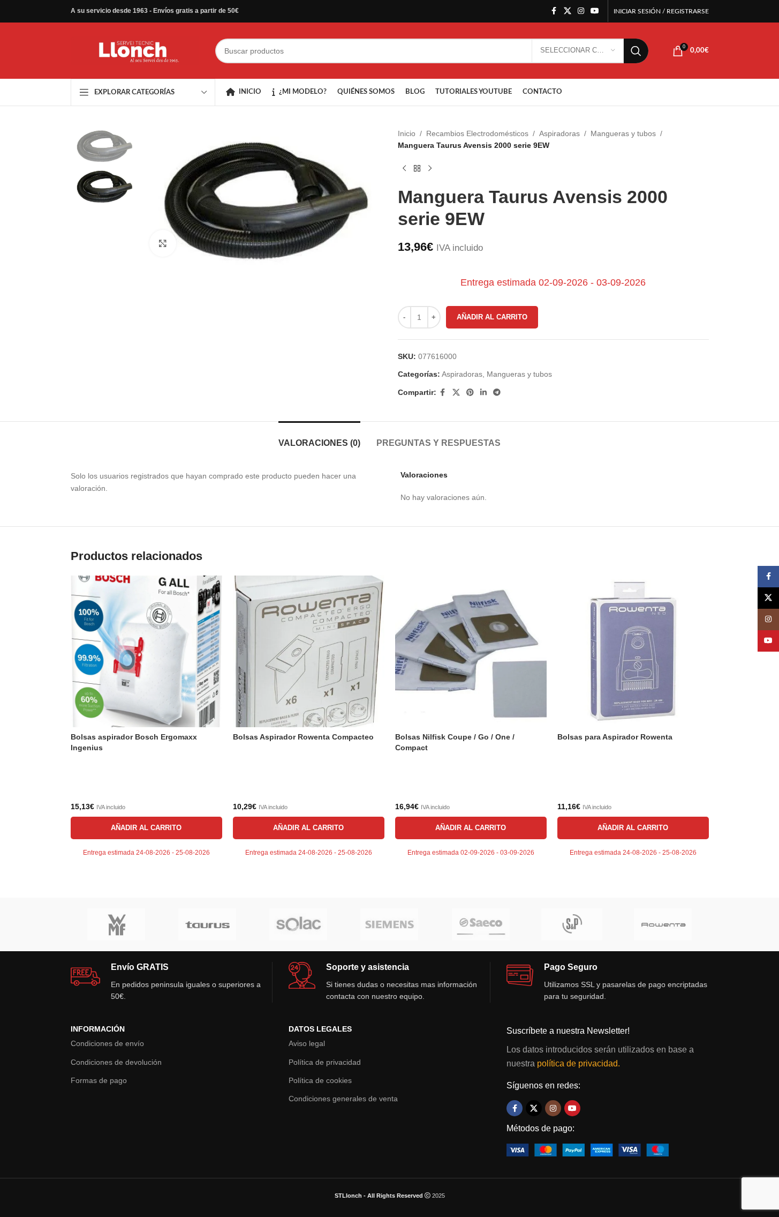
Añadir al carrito (492, 317)
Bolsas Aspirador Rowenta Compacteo (303, 737)
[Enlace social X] (567, 11)
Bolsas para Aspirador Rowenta (614, 737)
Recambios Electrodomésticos (477, 133)
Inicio (406, 133)
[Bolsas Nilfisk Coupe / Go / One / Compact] (471, 651)
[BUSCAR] (636, 51)
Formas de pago (99, 1080)
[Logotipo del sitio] (135, 50)
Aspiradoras (559, 133)
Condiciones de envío (107, 1043)
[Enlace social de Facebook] (554, 11)
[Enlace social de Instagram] (580, 11)
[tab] (319, 437)
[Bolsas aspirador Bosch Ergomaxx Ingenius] (146, 651)
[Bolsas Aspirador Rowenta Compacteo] (308, 651)
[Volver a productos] (417, 168)
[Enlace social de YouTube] (594, 11)
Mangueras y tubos (623, 133)
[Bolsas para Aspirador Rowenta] (633, 651)
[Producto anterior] (404, 168)
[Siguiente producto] (429, 168)
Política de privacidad (325, 1062)
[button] (146, 828)
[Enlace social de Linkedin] (483, 392)
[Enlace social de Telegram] (497, 392)
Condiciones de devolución (116, 1062)
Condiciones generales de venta (343, 1098)
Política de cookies (320, 1080)
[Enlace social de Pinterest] (470, 392)
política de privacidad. (578, 1063)
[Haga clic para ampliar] (162, 243)
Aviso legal (307, 1043)
